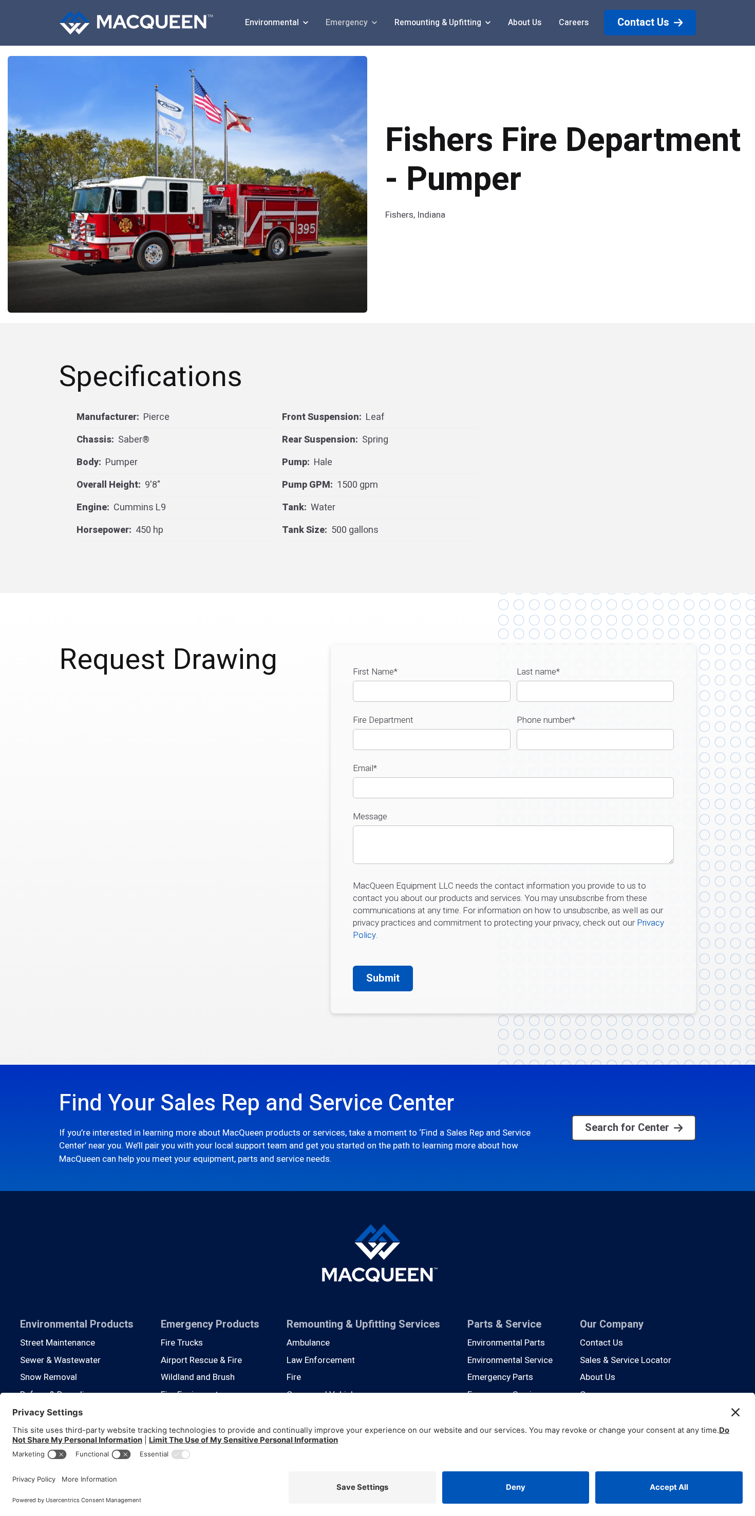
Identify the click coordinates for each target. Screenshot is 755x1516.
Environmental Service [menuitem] (510, 1360)
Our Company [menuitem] (612, 1324)
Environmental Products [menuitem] (77, 1324)
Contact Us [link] (643, 22)
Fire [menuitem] (294, 1377)
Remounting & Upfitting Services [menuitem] (363, 1324)
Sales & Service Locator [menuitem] (625, 1360)
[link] (136, 22)
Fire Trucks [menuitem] (182, 1342)
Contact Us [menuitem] (601, 1342)
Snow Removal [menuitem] (48, 1377)
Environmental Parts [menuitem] (506, 1342)
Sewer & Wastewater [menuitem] (60, 1360)
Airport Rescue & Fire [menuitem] (201, 1360)
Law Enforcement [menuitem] (321, 1360)
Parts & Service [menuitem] (504, 1324)
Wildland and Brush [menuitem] (198, 1377)
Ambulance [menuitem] (308, 1342)
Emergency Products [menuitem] (210, 1324)
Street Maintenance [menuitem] (57, 1342)
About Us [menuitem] (597, 1377)
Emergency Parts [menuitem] (500, 1377)
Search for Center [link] (627, 1127)
